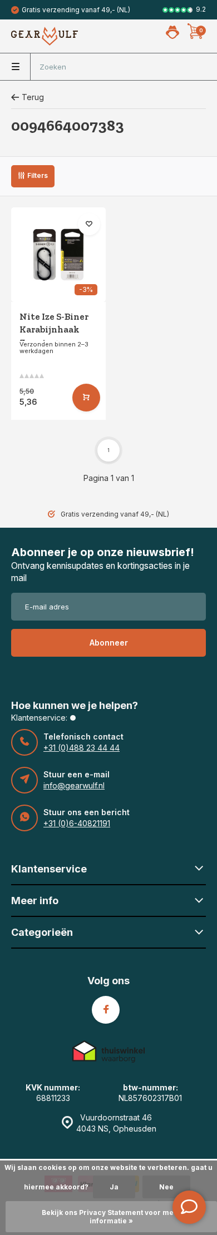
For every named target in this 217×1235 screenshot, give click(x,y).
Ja (114, 1187)
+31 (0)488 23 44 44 (81, 747)
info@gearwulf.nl (74, 785)
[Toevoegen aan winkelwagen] (86, 397)
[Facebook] (106, 1010)
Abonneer (109, 642)
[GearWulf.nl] (44, 36)
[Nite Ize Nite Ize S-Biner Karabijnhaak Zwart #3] (58, 254)
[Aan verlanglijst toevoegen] (89, 224)
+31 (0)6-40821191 (76, 823)
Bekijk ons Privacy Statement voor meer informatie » (111, 1216)
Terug (33, 97)
